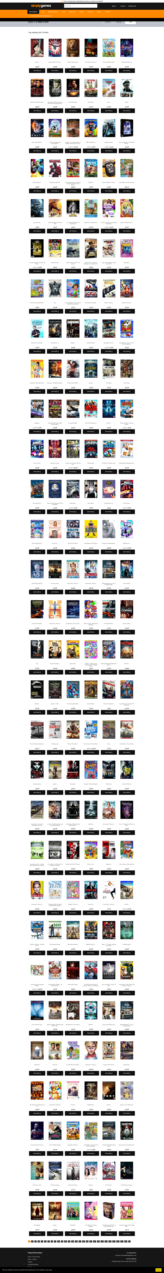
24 (110, 1241)
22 (102, 1241)
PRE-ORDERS (33, 11)
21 (98, 1241)
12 (65, 1241)
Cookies (30, 1262)
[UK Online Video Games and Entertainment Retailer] (41, 6)
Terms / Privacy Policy (34, 1256)
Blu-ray (119, 22)
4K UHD (107, 22)
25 (114, 1241)
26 (118, 1241)
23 (106, 1241)
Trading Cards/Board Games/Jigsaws (40, 16)
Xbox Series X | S (53, 11)
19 (90, 1241)
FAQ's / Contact (32, 1259)
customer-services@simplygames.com (125, 1255)
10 (58, 1241)
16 (79, 1241)
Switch (81, 11)
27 (122, 1241)
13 (69, 1241)
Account (123, 6)
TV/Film (107, 11)
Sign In (114, 6)
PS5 (43, 11)
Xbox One (72, 11)
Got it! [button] (158, 1270)
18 (87, 1241)
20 (94, 1241)
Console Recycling (33, 1264)
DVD (130, 22)
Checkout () (132, 6)
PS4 (64, 11)
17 (83, 1241)
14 (72, 1241)
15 (76, 1241)
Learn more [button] (48, 1270)
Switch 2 (90, 11)
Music (99, 11)
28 (126, 1241)
